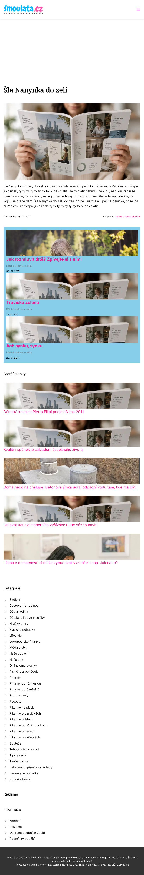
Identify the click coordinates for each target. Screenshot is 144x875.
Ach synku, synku (24, 345)
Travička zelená (22, 302)
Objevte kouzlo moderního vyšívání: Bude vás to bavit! (51, 525)
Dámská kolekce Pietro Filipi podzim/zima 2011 (44, 412)
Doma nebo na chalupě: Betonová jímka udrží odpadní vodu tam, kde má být (70, 487)
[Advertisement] (72, 45)
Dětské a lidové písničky (127, 216)
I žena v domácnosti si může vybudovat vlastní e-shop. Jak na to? (61, 563)
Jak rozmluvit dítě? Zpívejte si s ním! (44, 259)
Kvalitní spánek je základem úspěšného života (43, 449)
